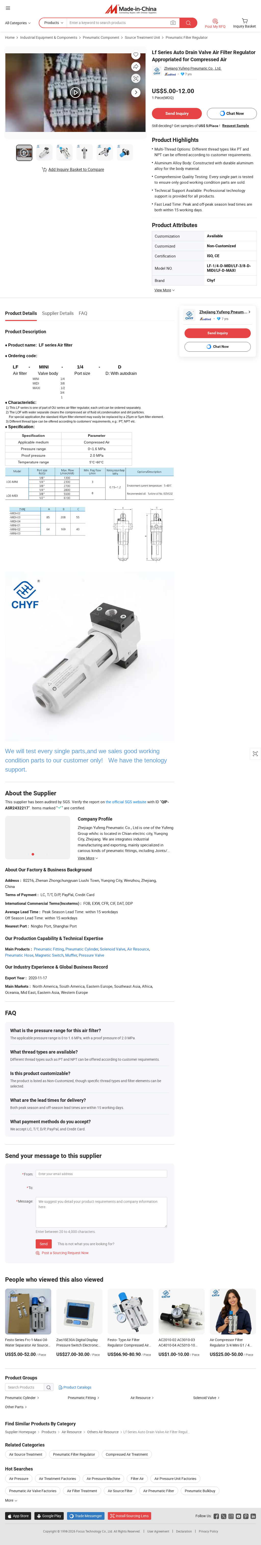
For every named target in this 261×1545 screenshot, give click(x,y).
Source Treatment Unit (142, 37)
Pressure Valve (91, 955)
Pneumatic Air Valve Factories (32, 1490)
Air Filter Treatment (82, 1490)
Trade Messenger (86, 1515)
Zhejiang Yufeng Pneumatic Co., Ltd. (192, 68)
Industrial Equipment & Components (48, 37)
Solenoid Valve (112, 948)
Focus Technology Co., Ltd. (95, 1531)
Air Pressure (18, 1478)
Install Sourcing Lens (132, 1515)
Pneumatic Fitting (49, 948)
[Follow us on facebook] (216, 1515)
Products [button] (51, 22)
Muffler (71, 955)
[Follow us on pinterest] (246, 1515)
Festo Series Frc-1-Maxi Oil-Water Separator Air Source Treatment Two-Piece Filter (26, 1345)
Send (44, 1243)
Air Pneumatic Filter (158, 1490)
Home (10, 37)
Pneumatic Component (101, 37)
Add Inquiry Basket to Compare (76, 169)
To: (31, 1187)
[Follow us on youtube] (238, 1515)
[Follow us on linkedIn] (253, 1515)
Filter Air (137, 1478)
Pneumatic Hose (19, 955)
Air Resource (138, 948)
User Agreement (158, 1531)
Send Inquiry (177, 113)
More (9, 1500)
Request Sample (235, 125)
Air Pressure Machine (103, 1478)
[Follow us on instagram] (231, 1515)
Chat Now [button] (235, 113)
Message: (25, 1201)
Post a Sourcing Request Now (62, 1252)
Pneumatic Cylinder (82, 948)
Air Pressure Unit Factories (175, 1478)
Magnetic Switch (49, 955)
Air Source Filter (120, 1490)
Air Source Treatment (25, 1454)
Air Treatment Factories (57, 1478)
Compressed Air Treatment (127, 1454)
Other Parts (14, 1406)
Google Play (49, 1515)
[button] (8, 8)
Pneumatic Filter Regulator (187, 37)
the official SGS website (126, 801)
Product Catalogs (77, 1387)
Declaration (184, 1531)
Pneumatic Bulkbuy (200, 1490)
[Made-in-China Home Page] (130, 9)
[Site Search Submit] (188, 23)
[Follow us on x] (223, 1515)
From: (28, 1174)
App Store (18, 1515)
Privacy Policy (208, 1531)
